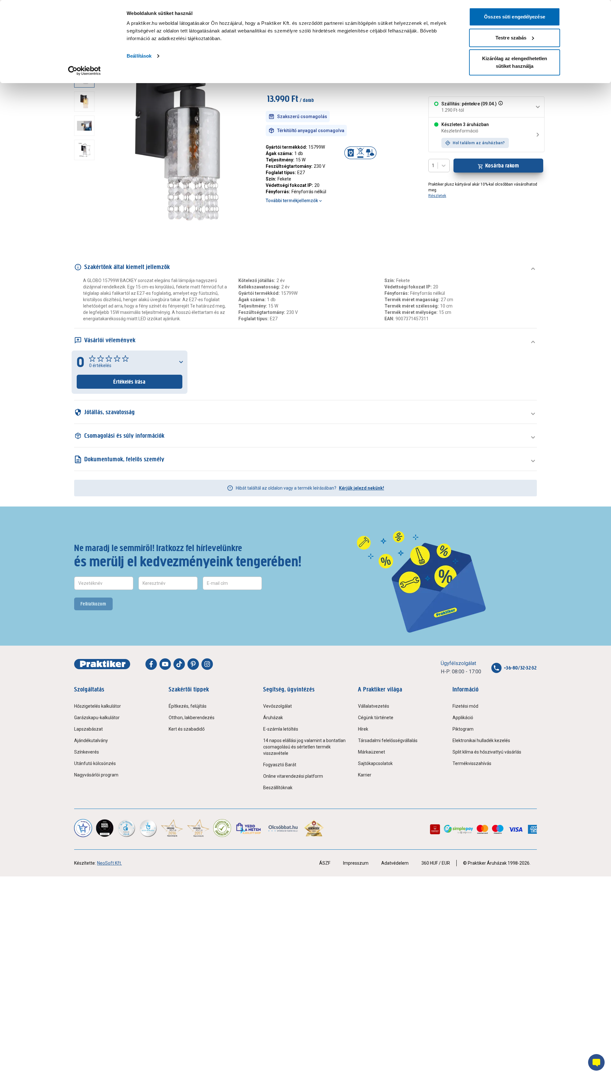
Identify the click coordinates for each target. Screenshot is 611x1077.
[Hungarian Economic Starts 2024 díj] (83, 828)
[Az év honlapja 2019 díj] (148, 828)
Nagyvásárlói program (96, 774)
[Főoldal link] (102, 664)
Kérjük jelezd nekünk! (361, 488)
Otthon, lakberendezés (191, 717)
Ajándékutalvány (91, 740)
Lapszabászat (88, 729)
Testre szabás (510, 37)
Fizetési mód (465, 706)
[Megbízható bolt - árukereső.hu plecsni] (222, 828)
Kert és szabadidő (187, 729)
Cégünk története (375, 717)
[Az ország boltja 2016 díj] (172, 828)
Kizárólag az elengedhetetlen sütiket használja (514, 62)
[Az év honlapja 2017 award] (198, 828)
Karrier (364, 774)
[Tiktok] (179, 664)
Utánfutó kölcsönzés (95, 763)
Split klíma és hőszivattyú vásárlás (487, 752)
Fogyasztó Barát (279, 764)
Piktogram (463, 729)
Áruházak (273, 717)
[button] (500, 107)
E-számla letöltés (280, 729)
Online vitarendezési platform (293, 776)
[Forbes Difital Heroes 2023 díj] (105, 828)
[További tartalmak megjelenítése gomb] (86, 229)
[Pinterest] (193, 664)
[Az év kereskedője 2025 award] (314, 828)
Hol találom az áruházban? (479, 143)
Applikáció (463, 717)
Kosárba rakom (502, 165)
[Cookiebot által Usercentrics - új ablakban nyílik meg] (84, 70)
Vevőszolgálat (277, 706)
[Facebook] (151, 664)
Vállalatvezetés (373, 706)
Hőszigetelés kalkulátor (97, 706)
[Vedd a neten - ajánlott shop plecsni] (249, 828)
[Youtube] (165, 664)
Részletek (437, 196)
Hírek (363, 729)
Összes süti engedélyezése (514, 16)
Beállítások (139, 56)
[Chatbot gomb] (596, 1062)
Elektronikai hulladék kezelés (481, 740)
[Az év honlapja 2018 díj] (126, 828)
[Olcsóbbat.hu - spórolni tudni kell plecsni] (283, 828)
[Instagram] (207, 664)
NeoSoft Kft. (109, 863)
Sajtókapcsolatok (375, 763)
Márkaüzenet (371, 752)
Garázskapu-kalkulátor (97, 717)
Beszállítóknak (277, 787)
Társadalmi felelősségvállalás (388, 740)
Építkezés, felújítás (188, 706)
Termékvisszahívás (472, 763)
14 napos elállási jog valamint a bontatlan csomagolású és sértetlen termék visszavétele (304, 747)
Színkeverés (86, 752)
